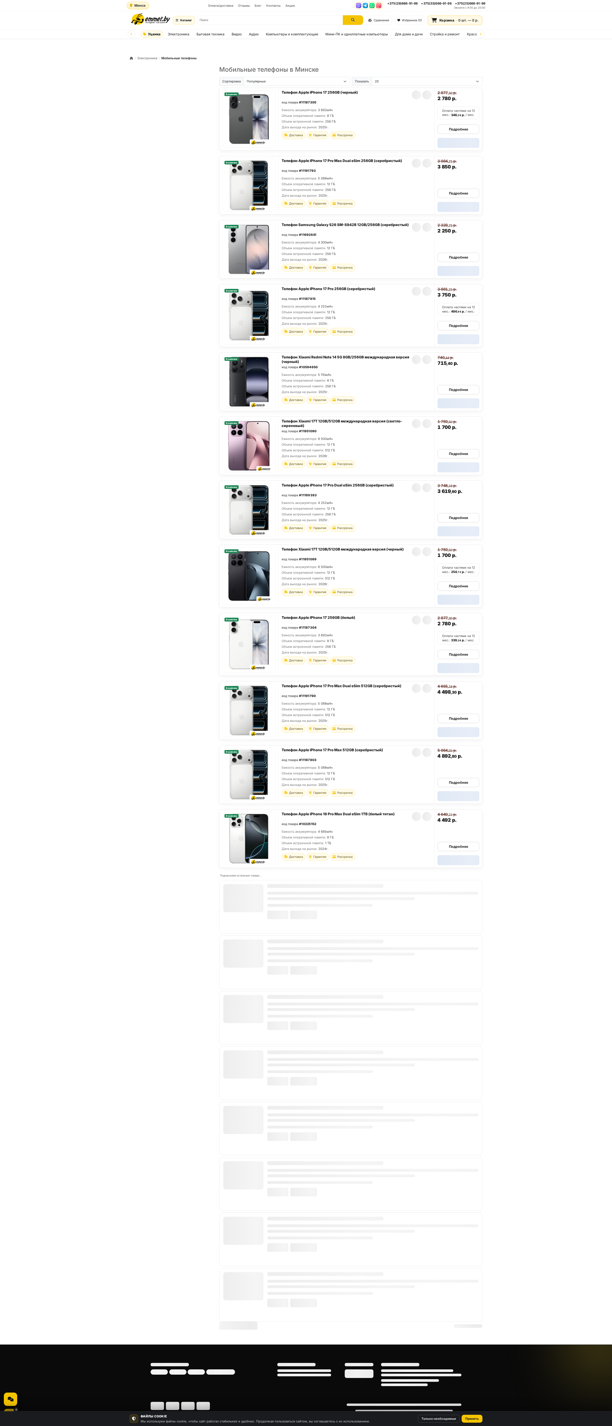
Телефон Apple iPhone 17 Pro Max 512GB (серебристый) (332, 750)
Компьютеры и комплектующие (292, 34)
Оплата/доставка (220, 5)
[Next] (480, 34)
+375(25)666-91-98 (470, 3)
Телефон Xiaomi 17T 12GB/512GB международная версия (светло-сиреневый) (342, 423)
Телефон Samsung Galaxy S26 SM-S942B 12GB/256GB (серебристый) (345, 224)
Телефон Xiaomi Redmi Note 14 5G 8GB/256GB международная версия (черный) (345, 359)
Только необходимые (438, 1419)
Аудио (254, 34)
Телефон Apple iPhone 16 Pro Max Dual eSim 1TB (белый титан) (338, 814)
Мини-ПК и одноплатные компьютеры (356, 34)
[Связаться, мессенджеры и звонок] (10, 1399)
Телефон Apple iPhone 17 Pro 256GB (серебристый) (328, 288)
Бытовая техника (210, 34)
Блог (258, 5)
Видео (237, 34)
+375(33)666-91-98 (436, 3)
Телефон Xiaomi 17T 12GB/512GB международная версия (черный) (343, 549)
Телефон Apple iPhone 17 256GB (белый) (318, 617)
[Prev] (131, 34)
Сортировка (231, 81)
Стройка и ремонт (445, 34)
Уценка (154, 34)
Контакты (273, 5)
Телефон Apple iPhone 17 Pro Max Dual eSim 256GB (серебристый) (342, 160)
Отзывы (244, 5)
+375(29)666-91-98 (402, 3)
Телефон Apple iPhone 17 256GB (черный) (320, 92)
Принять (472, 1419)
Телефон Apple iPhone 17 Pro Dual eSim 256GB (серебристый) (338, 485)
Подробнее (458, 129)
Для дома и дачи (409, 34)
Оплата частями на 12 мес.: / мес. (458, 113)
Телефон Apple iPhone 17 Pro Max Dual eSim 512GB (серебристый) (341, 686)
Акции (290, 5)
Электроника (178, 34)
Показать (362, 81)
